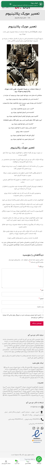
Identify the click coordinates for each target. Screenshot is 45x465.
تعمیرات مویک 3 (26, 387)
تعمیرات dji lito (31, 395)
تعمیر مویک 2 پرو (24, 391)
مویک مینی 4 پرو (21, 369)
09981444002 (18, 419)
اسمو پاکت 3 (24, 378)
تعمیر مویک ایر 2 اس (10, 389)
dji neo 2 (11, 373)
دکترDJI (35, 32)
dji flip (38, 371)
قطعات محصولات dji (37, 367)
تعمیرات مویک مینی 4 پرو (11, 387)
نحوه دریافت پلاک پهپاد (14, 376)
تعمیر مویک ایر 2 (23, 389)
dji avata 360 (24, 373)
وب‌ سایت (40, 307)
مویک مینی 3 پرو (25, 371)
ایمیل (41, 298)
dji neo (33, 371)
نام (41, 290)
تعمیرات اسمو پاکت (29, 376)
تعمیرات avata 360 (19, 395)
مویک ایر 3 (30, 369)
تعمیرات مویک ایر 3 (18, 393)
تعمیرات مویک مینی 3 (36, 389)
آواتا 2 (37, 369)
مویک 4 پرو (33, 373)
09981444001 (36, 419)
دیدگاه (40, 267)
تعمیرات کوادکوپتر (37, 387)
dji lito (17, 373)
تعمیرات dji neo (13, 391)
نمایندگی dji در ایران (23, 367)
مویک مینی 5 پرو (11, 367)
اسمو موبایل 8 (33, 378)
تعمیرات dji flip (30, 393)
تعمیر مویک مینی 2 (37, 391)
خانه (29, 18)
